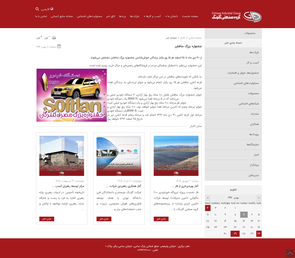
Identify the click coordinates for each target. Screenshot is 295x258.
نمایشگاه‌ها (253, 144)
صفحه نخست (190, 16)
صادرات (254, 114)
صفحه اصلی (195, 38)
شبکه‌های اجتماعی (249, 103)
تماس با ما (41, 16)
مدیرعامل (254, 175)
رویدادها (254, 134)
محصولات (253, 93)
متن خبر (161, 219)
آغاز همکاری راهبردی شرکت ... (123, 186)
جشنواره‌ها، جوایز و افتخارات (243, 73)
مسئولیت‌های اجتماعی (89, 16)
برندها (122, 16)
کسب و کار (253, 62)
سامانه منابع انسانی (62, 16)
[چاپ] (54, 38)
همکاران (254, 124)
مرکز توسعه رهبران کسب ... (68, 186)
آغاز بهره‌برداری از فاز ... (185, 186)
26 (258, 233)
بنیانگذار (254, 165)
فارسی (45, 9)
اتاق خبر (110, 16)
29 (235, 233)
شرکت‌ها (134, 16)
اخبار (182, 38)
